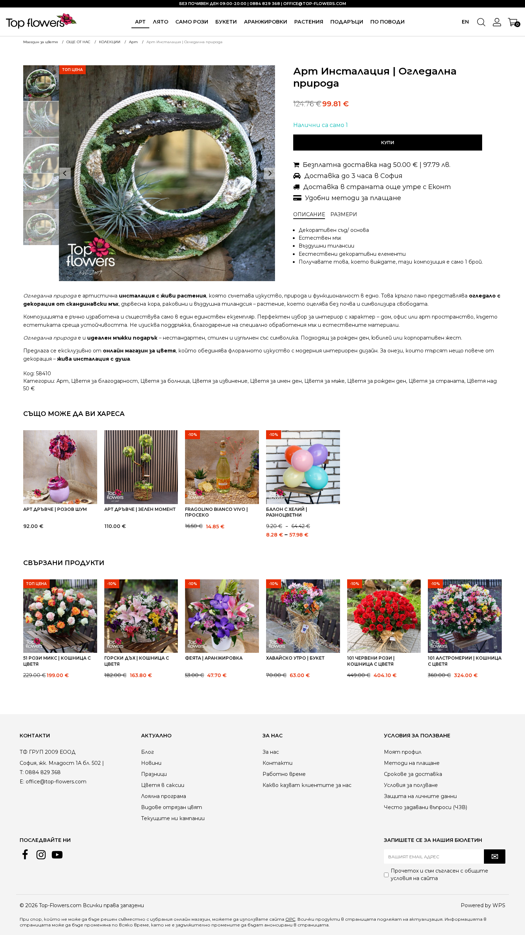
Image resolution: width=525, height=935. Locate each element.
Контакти (277, 763)
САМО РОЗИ (191, 22)
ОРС (290, 919)
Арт (140, 22)
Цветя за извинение (220, 381)
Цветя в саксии (162, 785)
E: (22, 781)
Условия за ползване (411, 785)
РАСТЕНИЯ (308, 22)
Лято (160, 22)
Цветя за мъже (324, 381)
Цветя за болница (165, 381)
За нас (270, 752)
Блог (147, 752)
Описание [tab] (309, 214)
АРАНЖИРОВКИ (265, 22)
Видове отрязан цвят (171, 807)
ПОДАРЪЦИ (346, 22)
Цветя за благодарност (104, 381)
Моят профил (402, 752)
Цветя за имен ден (276, 381)
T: (22, 772)
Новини (151, 763)
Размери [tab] (343, 214)
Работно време (284, 774)
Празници (154, 774)
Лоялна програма (163, 796)
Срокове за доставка (413, 774)
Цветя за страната (436, 381)
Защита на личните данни (420, 796)
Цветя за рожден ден (376, 381)
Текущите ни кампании (173, 818)
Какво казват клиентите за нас (306, 785)
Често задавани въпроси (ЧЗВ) (425, 807)
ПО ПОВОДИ (387, 22)
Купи (387, 142)
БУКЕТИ (226, 22)
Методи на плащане (412, 763)
